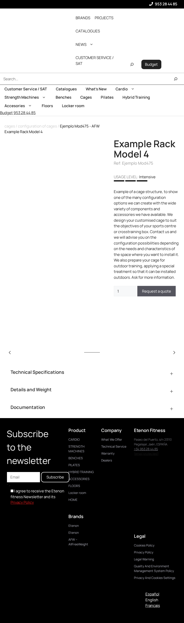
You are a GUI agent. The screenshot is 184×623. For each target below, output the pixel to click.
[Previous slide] (9, 352)
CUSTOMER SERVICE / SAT (95, 60)
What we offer (111, 439)
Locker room (73, 105)
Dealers (106, 460)
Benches (63, 97)
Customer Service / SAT (25, 88)
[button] (91, 44)
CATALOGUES (88, 31)
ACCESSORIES (79, 479)
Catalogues (66, 88)
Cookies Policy (144, 545)
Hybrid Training (136, 97)
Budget (151, 64)
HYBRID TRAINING (81, 472)
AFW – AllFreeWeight (78, 541)
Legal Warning (144, 559)
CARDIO (74, 439)
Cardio (122, 88)
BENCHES (75, 458)
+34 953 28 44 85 (146, 449)
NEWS (81, 44)
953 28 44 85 (166, 3)
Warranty (107, 453)
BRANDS (83, 17)
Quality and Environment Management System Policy (154, 568)
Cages (86, 97)
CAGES (9, 126)
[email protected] (146, 453)
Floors (47, 105)
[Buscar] (176, 79)
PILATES (74, 465)
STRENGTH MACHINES (76, 448)
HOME (72, 500)
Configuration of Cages (37, 126)
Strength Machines (21, 97)
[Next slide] (174, 352)
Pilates (107, 97)
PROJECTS (104, 17)
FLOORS (74, 486)
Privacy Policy (22, 502)
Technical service (113, 446)
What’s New (96, 88)
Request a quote (156, 291)
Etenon (73, 525)
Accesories (14, 105)
